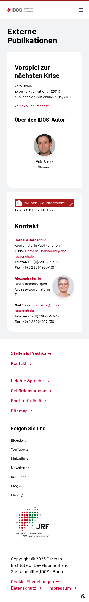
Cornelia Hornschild (30, 240)
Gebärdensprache (29, 390)
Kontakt (19, 363)
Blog (15, 486)
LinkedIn (18, 458)
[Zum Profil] (63, 286)
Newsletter (20, 467)
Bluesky (17, 440)
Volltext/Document (30, 106)
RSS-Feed (19, 476)
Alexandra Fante (28, 278)
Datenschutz (23, 588)
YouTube (18, 449)
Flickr (16, 495)
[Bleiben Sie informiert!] (44, 203)
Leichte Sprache (28, 380)
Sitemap (20, 410)
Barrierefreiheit (26, 400)
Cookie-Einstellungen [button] (32, 581)
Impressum (59, 588)
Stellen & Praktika (29, 353)
